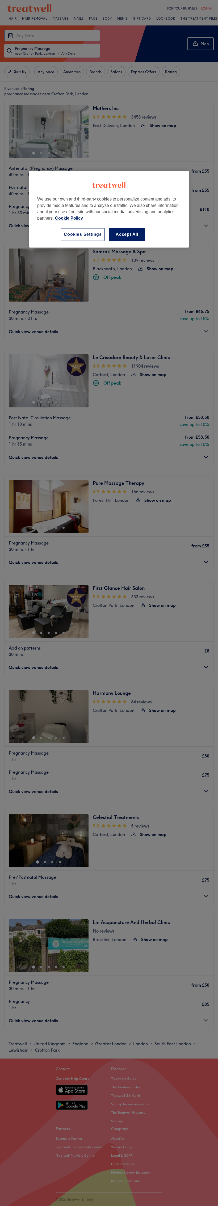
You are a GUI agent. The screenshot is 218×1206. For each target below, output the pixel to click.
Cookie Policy (69, 218)
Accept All (127, 234)
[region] (109, 209)
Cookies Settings (83, 234)
